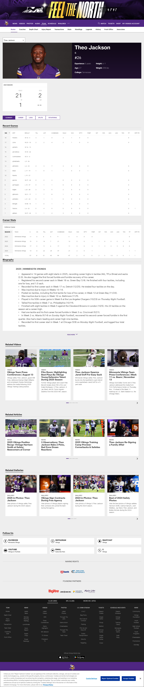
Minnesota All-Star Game (118, 630)
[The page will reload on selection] (14, 40)
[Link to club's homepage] (6, 23)
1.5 (111, 255)
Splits (40, 117)
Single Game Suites (101, 637)
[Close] (140, 678)
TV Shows (45, 635)
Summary (9, 117)
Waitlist (101, 626)
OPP (13, 133)
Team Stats (7, 628)
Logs (31, 117)
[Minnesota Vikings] (72, 668)
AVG (110, 133)
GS (37, 232)
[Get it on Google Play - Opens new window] (79, 658)
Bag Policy (83, 615)
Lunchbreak (26, 624)
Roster (8, 611)
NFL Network (45, 632)
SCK (72, 133)
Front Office (7, 637)
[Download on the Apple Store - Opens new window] (64, 657)
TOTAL (7, 255)
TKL (36, 133)
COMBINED (54, 133)
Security (83, 639)
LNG (116, 133)
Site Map (136, 644)
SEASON (7, 232)
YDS (103, 133)
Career (20, 117)
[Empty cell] (20, 255)
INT (97, 133)
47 (69, 255)
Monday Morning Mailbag (26, 619)
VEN (45, 617)
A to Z (83, 611)
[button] (72, 334)
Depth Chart (7, 615)
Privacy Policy (48, 685)
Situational (52, 117)
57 (30, 255)
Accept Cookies (128, 678)
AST (44, 133)
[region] (72, 678)
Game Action (64, 622)
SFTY (80, 133)
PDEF (89, 133)
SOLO (64, 133)
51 (44, 255)
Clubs (101, 643)
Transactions (7, 624)
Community (136, 611)
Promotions (136, 641)
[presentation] (138, 403)
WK (6, 133)
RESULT (27, 133)
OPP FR (137, 133)
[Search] (99, 23)
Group (101, 622)
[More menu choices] (68, 23)
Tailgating (83, 643)
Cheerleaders (64, 626)
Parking (83, 624)
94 (58, 255)
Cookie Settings (91, 678)
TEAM (16, 232)
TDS (123, 133)
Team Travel (63, 635)
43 (51, 255)
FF (129, 133)
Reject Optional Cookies (110, 678)
